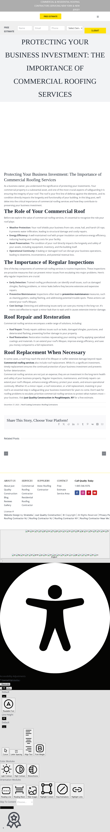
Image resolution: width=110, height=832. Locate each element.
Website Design (12, 515)
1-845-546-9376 (82, 485)
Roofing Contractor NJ (40, 518)
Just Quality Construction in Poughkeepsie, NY (49, 397)
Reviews (8, 501)
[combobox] (55, 544)
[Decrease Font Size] (4, 696)
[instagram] (83, 492)
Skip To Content (8, 801)
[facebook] (77, 492)
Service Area (63, 493)
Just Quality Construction (48, 515)
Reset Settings (7, 808)
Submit (95, 30)
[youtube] (94, 492)
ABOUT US (9, 480)
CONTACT (62, 480)
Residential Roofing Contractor (27, 501)
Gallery (7, 505)
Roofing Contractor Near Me (94, 518)
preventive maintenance (75, 294)
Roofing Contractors (50, 404)
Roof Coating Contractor (31, 404)
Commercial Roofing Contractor (28, 489)
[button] (1, 561)
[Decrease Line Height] (4, 726)
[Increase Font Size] (4, 688)
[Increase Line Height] (4, 718)
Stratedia (28, 515)
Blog (6, 497)
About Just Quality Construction (10, 489)
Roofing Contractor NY (66, 518)
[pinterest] (89, 492)
